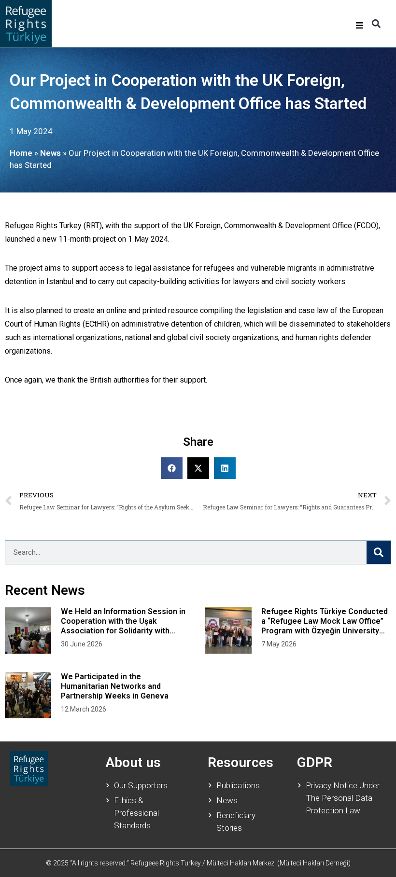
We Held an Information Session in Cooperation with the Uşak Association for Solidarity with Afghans (123, 621)
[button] (376, 24)
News (50, 153)
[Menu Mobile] (359, 25)
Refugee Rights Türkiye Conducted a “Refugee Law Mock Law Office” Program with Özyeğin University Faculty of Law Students (324, 621)
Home (21, 153)
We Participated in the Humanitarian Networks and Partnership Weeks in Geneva (115, 686)
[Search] (379, 552)
